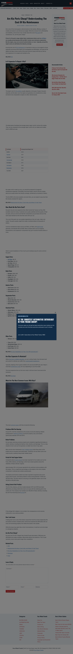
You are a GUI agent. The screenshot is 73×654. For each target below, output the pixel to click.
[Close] (55, 312)
